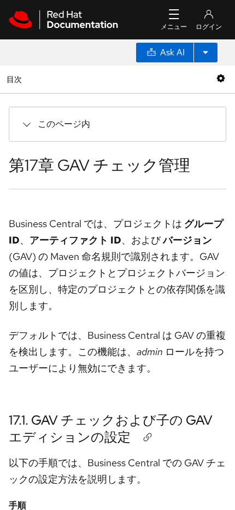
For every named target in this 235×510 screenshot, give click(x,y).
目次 (15, 79)
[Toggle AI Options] (205, 52)
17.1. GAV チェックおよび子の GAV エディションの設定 (111, 428)
